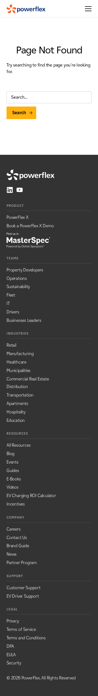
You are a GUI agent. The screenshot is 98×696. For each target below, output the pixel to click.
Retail (11, 345)
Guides (13, 470)
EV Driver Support (23, 596)
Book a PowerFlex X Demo (30, 225)
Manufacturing (20, 353)
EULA (11, 654)
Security (14, 662)
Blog (10, 453)
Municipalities (18, 370)
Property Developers (25, 270)
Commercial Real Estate (28, 379)
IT (8, 303)
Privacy (13, 621)
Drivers (13, 311)
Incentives (16, 504)
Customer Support (24, 587)
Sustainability (18, 286)
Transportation (20, 395)
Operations (17, 278)
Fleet (11, 295)
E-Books (14, 479)
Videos (13, 487)
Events (13, 462)
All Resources (18, 445)
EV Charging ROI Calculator (31, 495)
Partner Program (22, 562)
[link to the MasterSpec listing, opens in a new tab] (28, 240)
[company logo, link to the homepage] (26, 8)
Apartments (17, 403)
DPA (10, 646)
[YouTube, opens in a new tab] (19, 190)
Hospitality (16, 411)
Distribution (17, 386)
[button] (86, 8)
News (12, 554)
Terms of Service (21, 629)
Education (16, 420)
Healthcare (16, 362)
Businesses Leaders (24, 320)
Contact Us (17, 537)
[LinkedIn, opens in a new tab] (10, 190)
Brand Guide (18, 545)
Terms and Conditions (26, 637)
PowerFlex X (18, 217)
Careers (14, 529)
